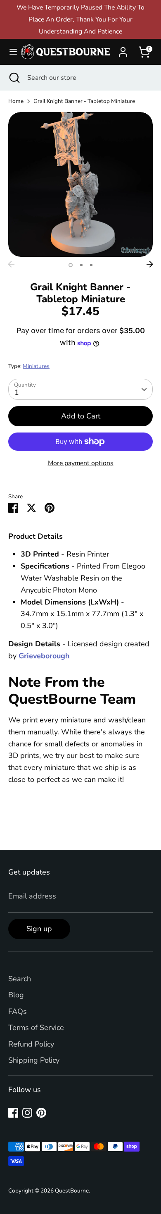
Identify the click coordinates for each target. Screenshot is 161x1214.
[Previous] (11, 264)
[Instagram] (27, 1113)
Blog (16, 995)
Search (19, 979)
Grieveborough (44, 656)
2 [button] (81, 265)
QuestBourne (72, 1191)
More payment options (81, 463)
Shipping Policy (33, 1060)
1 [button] (71, 265)
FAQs (17, 1011)
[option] (80, 184)
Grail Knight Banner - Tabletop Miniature (84, 101)
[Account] (123, 50)
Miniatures (36, 366)
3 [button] (91, 265)
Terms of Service (36, 1027)
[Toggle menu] (9, 51)
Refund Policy (31, 1044)
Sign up (39, 929)
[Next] (150, 264)
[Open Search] (13, 77)
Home (16, 101)
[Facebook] (13, 1113)
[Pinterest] (41, 1113)
